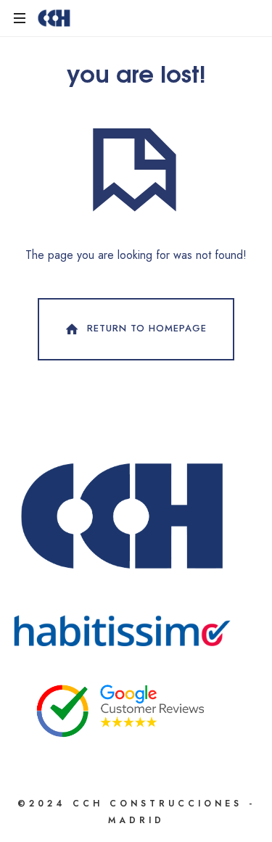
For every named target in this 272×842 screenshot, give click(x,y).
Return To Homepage (147, 328)
